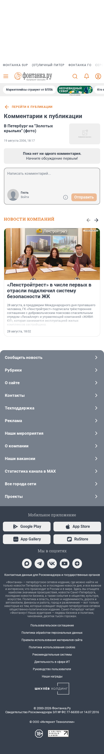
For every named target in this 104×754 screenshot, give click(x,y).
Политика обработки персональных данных (52, 632)
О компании (17, 445)
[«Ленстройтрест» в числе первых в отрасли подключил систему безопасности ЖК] (52, 254)
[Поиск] (75, 76)
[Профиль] (98, 76)
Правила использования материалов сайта (52, 640)
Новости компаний (29, 219)
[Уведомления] (86, 76)
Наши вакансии (20, 458)
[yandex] (77, 563)
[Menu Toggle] (6, 76)
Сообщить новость (23, 357)
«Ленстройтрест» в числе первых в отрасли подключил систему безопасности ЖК (49, 290)
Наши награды (52, 676)
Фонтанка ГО (79, 65)
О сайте (12, 382)
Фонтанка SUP (15, 65)
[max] (27, 563)
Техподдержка (19, 408)
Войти (25, 197)
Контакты (15, 395)
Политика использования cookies (52, 647)
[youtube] (64, 563)
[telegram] (39, 563)
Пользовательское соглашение (52, 625)
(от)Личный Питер (48, 65)
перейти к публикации (32, 107)
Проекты (14, 496)
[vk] (52, 563)
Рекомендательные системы (52, 654)
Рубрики (13, 370)
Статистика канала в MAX (30, 471)
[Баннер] (75, 90)
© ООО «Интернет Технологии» (52, 722)
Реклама (13, 420)
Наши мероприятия (24, 433)
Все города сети (20, 483)
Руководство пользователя (52, 669)
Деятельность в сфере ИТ (52, 662)
